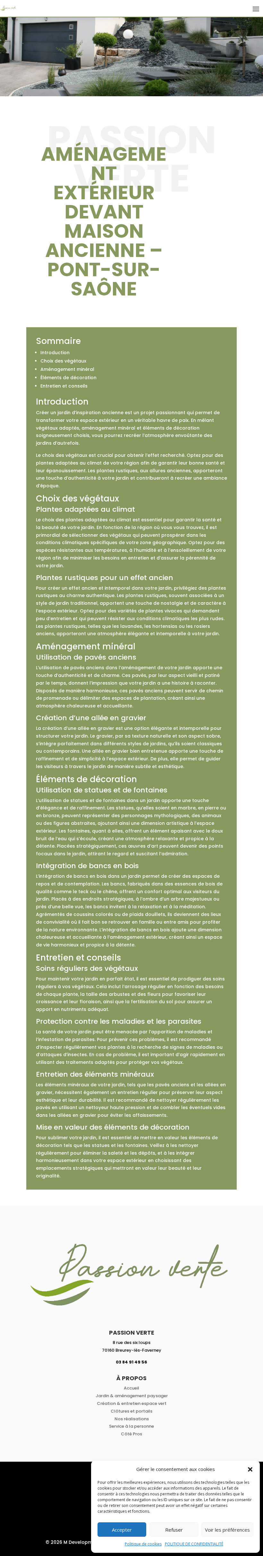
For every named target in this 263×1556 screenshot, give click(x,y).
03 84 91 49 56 (131, 1362)
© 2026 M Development (73, 1542)
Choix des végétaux (63, 361)
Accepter (122, 1529)
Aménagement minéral (67, 369)
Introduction (55, 352)
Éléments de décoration (68, 377)
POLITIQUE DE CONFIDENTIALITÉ (194, 1544)
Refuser (174, 1529)
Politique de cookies (143, 1544)
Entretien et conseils (64, 386)
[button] (250, 1469)
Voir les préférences (227, 1529)
